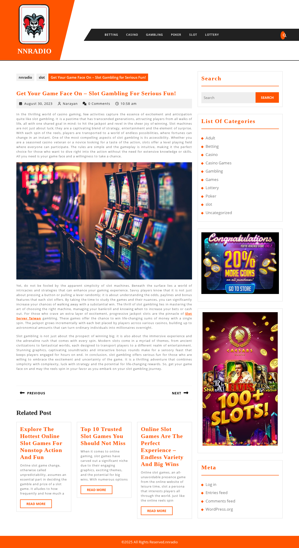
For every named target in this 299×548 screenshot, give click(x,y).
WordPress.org (219, 509)
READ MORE (39, 504)
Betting (111, 35)
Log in (211, 484)
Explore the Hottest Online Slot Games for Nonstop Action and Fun (41, 443)
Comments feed (220, 501)
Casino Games (218, 163)
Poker (176, 35)
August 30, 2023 (38, 103)
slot (193, 35)
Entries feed (217, 492)
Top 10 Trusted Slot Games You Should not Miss (103, 436)
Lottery (212, 35)
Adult (210, 138)
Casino (132, 35)
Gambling (154, 35)
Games (212, 179)
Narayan (70, 103)
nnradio (34, 51)
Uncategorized (219, 212)
